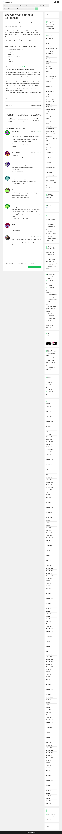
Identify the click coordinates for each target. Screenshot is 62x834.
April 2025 (48, 434)
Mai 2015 (48, 707)
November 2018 (49, 601)
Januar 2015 (49, 717)
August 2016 (49, 669)
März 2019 (48, 590)
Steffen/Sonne (49, 154)
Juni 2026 (48, 406)
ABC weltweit (50, 234)
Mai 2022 (48, 494)
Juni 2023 (48, 469)
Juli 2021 (48, 520)
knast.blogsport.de (51, 226)
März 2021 (48, 530)
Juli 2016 (48, 671)
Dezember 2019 (49, 568)
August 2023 (49, 467)
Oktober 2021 (49, 512)
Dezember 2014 (49, 719)
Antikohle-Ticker (50, 276)
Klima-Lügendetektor (52, 306)
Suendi (47, 157)
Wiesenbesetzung (50, 182)
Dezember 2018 (49, 598)
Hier (15, 144)
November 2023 (49, 459)
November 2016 (49, 661)
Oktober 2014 (49, 724)
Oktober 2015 (49, 694)
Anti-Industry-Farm (51, 814)
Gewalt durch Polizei (50, 78)
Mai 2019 (48, 585)
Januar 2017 (49, 656)
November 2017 (49, 631)
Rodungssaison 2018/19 (51, 143)
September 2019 (49, 575)
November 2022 (49, 482)
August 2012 (49, 790)
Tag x (47, 162)
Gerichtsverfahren (50, 76)
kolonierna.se (50, 264)
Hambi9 (48, 86)
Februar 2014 (49, 745)
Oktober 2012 (49, 785)
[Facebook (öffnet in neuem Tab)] (58, 2)
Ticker (47, 170)
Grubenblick (49, 81)
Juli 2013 (48, 762)
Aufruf (47, 43)
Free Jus (48, 68)
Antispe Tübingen (51, 816)
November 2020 (49, 540)
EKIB (49, 294)
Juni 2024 (48, 454)
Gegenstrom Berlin (52, 297)
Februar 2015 (49, 714)
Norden (48, 118)
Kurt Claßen (49, 101)
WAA (47, 177)
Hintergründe (49, 91)
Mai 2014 (48, 737)
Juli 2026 (48, 403)
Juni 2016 (48, 674)
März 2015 (48, 712)
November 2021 (49, 510)
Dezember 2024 (49, 441)
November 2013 (49, 752)
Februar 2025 (49, 436)
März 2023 (48, 474)
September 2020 (49, 545)
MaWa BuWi (49, 106)
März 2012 (48, 803)
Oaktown (48, 121)
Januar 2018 (49, 626)
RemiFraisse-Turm (50, 128)
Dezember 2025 (49, 419)
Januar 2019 (49, 596)
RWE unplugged (51, 318)
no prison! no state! (52, 238)
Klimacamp (50, 313)
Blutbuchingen (49, 53)
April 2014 (48, 740)
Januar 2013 (49, 778)
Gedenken (48, 73)
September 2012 (49, 788)
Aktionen (48, 38)
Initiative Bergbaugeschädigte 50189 (50, 303)
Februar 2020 (49, 563)
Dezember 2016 (49, 659)
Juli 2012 (48, 793)
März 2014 (48, 742)
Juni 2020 (48, 553)
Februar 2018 (49, 623)
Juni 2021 (48, 522)
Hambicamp (49, 89)
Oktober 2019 (49, 573)
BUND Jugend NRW (52, 389)
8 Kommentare (37, 22)
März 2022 (48, 499)
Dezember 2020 (49, 537)
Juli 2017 (48, 641)
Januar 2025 (49, 439)
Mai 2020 (48, 555)
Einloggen (28, 832)
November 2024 (49, 444)
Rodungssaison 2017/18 (51, 138)
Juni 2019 (48, 583)
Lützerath (48, 104)
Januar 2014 (49, 747)
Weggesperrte (51, 222)
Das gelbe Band (51, 287)
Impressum (33, 832)
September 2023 (49, 464)
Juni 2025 (48, 431)
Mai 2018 (48, 616)
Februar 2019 (49, 593)
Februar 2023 (49, 477)
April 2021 (48, 527)
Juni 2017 (48, 644)
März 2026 (48, 411)
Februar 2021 (49, 532)
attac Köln (50, 382)
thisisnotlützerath (50, 167)
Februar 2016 (49, 684)
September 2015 (49, 697)
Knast (47, 96)
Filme (47, 61)
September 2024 (49, 449)
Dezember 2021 (49, 507)
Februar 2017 (49, 654)
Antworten (39, 131)
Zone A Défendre (51, 257)
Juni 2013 (48, 765)
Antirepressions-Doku (52, 224)
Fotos (47, 66)
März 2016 (48, 681)
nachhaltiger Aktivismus (51, 111)
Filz (47, 63)
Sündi (47, 159)
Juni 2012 (48, 795)
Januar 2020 (49, 565)
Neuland (48, 116)
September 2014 (49, 727)
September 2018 (49, 606)
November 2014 (49, 722)
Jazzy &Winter (49, 94)
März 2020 (48, 560)
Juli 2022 (48, 492)
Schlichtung (48, 147)
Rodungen (19, 22)
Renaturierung (49, 131)
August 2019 (49, 578)
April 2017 (48, 649)
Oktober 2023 (49, 462)
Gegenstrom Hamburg (52, 299)
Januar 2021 (49, 535)
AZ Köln (49, 384)
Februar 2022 (49, 502)
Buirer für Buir (50, 280)
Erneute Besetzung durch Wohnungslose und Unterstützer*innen (23, 118)
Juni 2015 (48, 704)
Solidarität (24, 22)
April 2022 (48, 497)
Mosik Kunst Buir (51, 371)
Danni (47, 56)
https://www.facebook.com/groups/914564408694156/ (23, 241)
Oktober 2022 (49, 484)
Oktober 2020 (49, 542)
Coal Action (50, 285)
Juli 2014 (48, 732)
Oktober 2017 (49, 633)
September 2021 (49, 515)
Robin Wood (50, 391)
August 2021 (49, 517)
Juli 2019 (48, 580)
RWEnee (49, 320)
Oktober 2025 (49, 424)
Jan (12, 189)
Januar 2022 (49, 504)
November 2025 (49, 421)
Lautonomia (50, 316)
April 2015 (48, 709)
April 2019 (48, 588)
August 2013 (49, 760)
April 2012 (48, 800)
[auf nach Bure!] (52, 335)
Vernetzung (29, 22)
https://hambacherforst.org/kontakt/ (19, 157)
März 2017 (48, 651)
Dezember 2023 (49, 456)
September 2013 (49, 757)
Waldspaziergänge (50, 180)
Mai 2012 (48, 798)
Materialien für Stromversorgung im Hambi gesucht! (36, 116)
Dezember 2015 (49, 689)
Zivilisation (48, 187)
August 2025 (49, 429)
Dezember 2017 (49, 628)
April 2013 (48, 770)
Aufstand (48, 46)
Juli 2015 (48, 702)
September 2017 (49, 636)
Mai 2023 (48, 472)
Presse (47, 123)
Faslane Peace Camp (52, 262)
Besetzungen (49, 51)
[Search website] (36, 9)
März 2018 (48, 621)
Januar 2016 (49, 687)
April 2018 (48, 618)
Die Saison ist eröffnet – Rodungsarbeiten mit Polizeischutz (11, 117)
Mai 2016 (48, 676)
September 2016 (49, 666)
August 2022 (49, 489)
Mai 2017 (48, 646)
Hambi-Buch (49, 84)
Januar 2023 (49, 479)
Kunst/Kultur (49, 99)
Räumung (48, 126)
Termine (48, 165)
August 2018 (49, 608)
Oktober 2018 (49, 603)
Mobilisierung (49, 109)
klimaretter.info (51, 315)
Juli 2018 (48, 611)
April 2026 (48, 408)
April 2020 (48, 558)
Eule (47, 58)
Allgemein (48, 40)
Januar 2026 (49, 416)
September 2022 (49, 487)
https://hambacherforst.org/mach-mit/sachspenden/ (22, 66)
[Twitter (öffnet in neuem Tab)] (55, 2)
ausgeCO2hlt (50, 278)
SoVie (49, 322)
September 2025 (49, 426)
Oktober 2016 (49, 664)
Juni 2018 (48, 613)
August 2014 (49, 730)
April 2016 (48, 679)
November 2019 (49, 570)
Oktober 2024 (49, 446)
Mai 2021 (48, 525)
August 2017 (49, 638)
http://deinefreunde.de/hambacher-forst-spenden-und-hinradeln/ (25, 199)
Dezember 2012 (49, 780)
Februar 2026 (49, 413)
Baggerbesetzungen (50, 48)
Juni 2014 (48, 735)
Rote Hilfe (50, 236)
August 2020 (49, 547)
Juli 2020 (48, 550)
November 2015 (49, 692)
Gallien (47, 71)
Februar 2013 (49, 775)
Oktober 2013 (49, 755)
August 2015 (49, 699)
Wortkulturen (50, 323)
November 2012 (49, 783)
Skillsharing (48, 149)
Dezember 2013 (49, 750)
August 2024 (49, 451)
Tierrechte (48, 172)
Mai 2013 (48, 767)
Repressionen (49, 133)
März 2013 (48, 773)
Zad (47, 185)
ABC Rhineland (50, 240)
